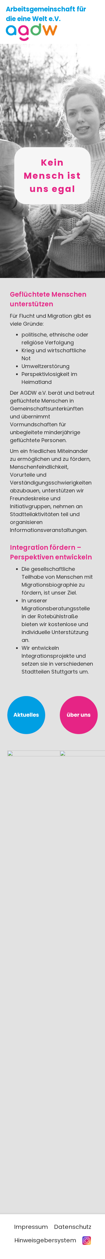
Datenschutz (72, 1227)
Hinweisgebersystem (45, 1240)
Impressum (31, 1227)
